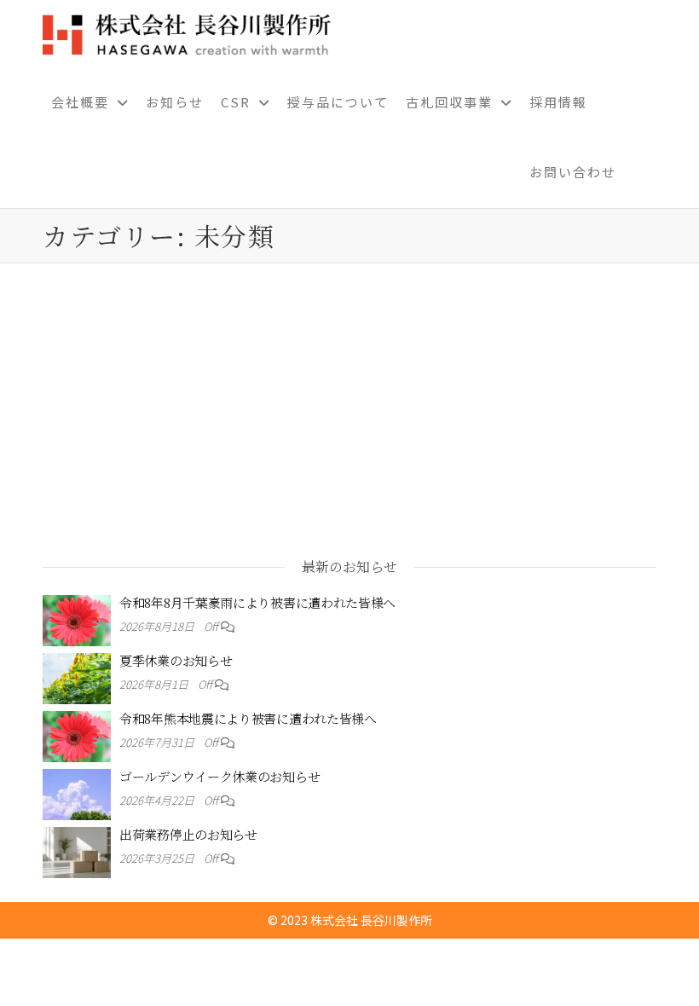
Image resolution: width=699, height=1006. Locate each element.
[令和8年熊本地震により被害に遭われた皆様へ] (77, 734)
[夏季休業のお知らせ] (77, 676)
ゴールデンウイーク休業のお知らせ (219, 776)
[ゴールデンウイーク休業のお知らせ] (77, 792)
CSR (236, 102)
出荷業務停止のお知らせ (188, 834)
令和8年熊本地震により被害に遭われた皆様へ (248, 718)
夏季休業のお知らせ (175, 660)
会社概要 (80, 102)
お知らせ (175, 102)
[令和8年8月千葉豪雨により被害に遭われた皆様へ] (77, 618)
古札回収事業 (449, 102)
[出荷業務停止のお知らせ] (77, 850)
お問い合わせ (572, 172)
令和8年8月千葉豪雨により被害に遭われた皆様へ (257, 602)
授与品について (338, 102)
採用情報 (558, 102)
